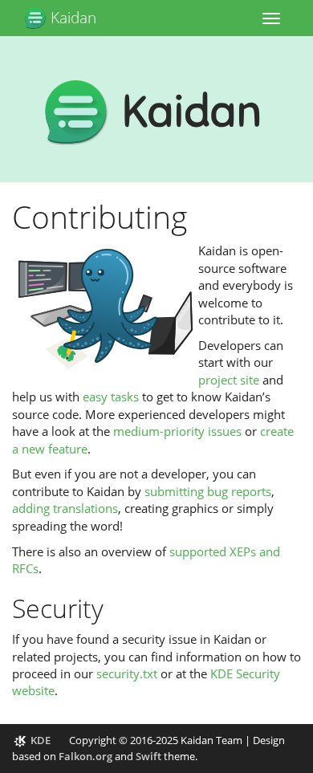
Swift (148, 756)
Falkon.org (85, 756)
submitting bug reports (207, 491)
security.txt (126, 673)
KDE (40, 740)
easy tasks (111, 397)
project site (228, 380)
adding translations (65, 508)
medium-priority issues (177, 431)
